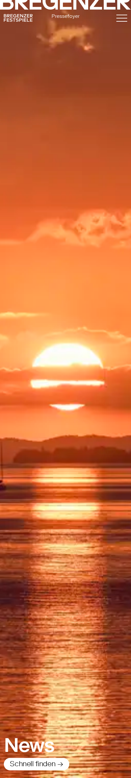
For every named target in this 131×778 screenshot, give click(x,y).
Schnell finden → (36, 763)
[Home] (22, 19)
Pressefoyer (65, 16)
